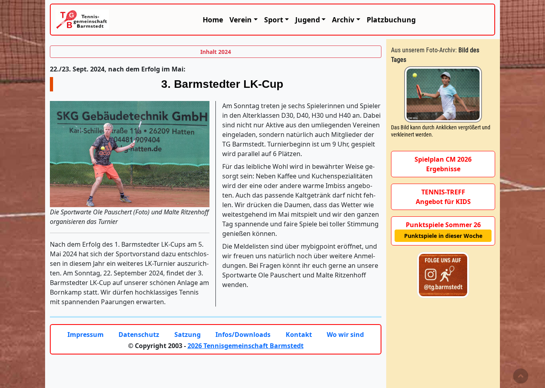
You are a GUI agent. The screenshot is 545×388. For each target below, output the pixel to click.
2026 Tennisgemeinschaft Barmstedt (246, 345)
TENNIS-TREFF (443, 192)
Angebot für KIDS (443, 201)
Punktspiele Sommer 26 (443, 224)
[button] (243, 19)
